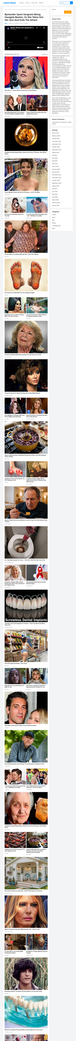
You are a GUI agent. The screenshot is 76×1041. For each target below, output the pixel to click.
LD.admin (10, 23)
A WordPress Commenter (59, 122)
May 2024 (54, 194)
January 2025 (55, 172)
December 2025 (56, 141)
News (10, 9)
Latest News (9, 2)
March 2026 (55, 133)
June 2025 (55, 158)
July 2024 (54, 189)
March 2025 (55, 166)
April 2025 (55, 163)
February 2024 (56, 202)
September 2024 (56, 183)
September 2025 (56, 150)
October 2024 (56, 180)
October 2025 (56, 147)
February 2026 (56, 136)
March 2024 (55, 200)
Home (6, 9)
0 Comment (25, 23)
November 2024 (56, 177)
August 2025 (55, 152)
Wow (53, 228)
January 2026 (55, 138)
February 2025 (56, 169)
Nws (53, 220)
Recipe (54, 223)
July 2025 (54, 155)
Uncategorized (56, 226)
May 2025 (54, 161)
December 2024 (56, 175)
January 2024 (55, 205)
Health (54, 214)
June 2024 (55, 191)
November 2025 (56, 144)
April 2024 (55, 197)
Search (54, 9)
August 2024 (55, 186)
